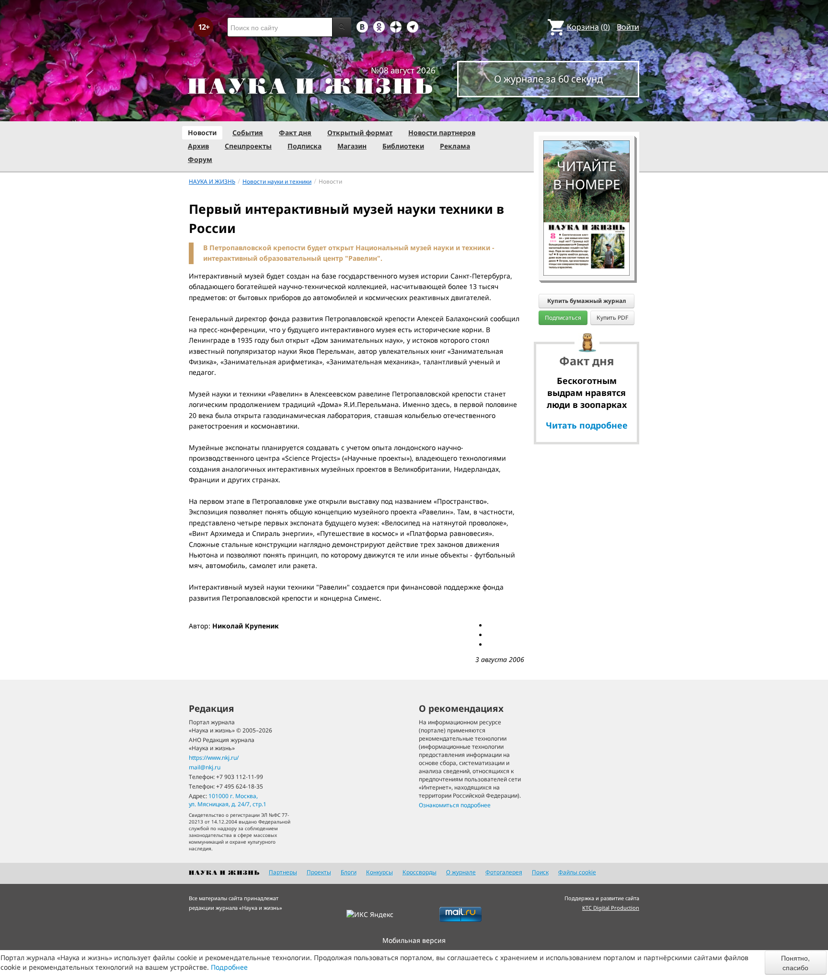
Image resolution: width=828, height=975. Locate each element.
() (588, 27)
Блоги (348, 872)
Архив (198, 146)
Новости (202, 132)
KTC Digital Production (610, 907)
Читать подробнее (587, 425)
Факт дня (295, 132)
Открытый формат (359, 132)
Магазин (352, 146)
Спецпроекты (248, 146)
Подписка (305, 146)
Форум (200, 159)
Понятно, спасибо (795, 962)
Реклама (455, 146)
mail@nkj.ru (204, 767)
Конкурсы (379, 872)
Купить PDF (612, 317)
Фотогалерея (503, 872)
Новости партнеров (441, 132)
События (247, 132)
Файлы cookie (577, 872)
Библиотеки (403, 146)
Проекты (319, 872)
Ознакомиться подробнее (455, 805)
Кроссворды (419, 872)
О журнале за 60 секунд (548, 78)
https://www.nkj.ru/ (214, 758)
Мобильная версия (414, 940)
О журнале (461, 872)
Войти (628, 27)
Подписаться (563, 317)
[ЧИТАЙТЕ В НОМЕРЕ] (586, 112)
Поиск (540, 872)
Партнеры (283, 872)
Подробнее (229, 967)
